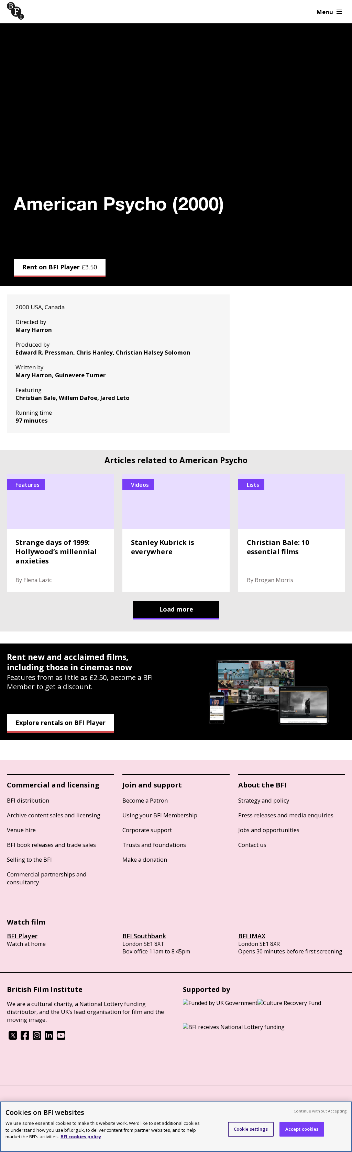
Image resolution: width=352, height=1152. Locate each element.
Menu (325, 12)
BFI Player (22, 936)
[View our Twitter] (13, 1037)
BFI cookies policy (80, 1136)
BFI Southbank (144, 936)
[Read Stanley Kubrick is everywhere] (175, 533)
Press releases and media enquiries (285, 815)
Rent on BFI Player (59, 267)
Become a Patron (145, 800)
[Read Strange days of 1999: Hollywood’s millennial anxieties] (60, 533)
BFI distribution (28, 800)
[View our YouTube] (61, 1037)
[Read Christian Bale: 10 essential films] (291, 533)
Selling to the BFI (29, 859)
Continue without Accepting (320, 1111)
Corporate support (147, 830)
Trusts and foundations (154, 845)
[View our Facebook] (25, 1037)
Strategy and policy (263, 800)
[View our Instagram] (37, 1037)
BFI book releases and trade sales (51, 845)
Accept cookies (302, 1129)
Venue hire (21, 830)
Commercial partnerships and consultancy (47, 878)
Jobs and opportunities (268, 830)
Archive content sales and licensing (53, 815)
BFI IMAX (251, 936)
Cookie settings (251, 1129)
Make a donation (144, 859)
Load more (176, 609)
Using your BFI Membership (159, 815)
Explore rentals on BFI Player (60, 722)
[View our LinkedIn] (49, 1037)
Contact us (252, 845)
